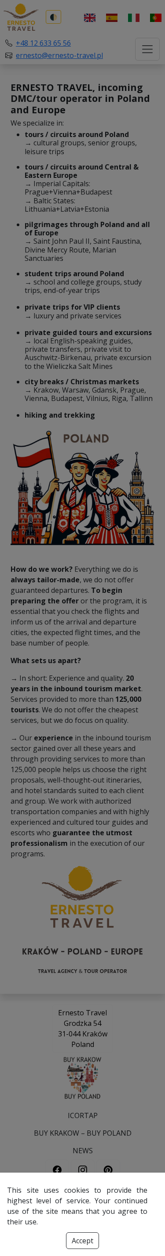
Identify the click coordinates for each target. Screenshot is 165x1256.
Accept (82, 1240)
